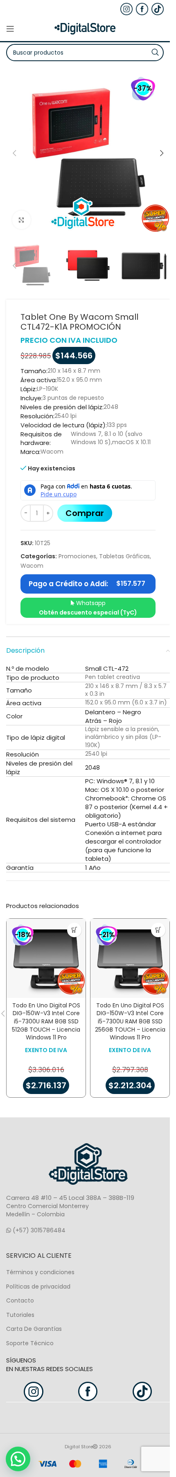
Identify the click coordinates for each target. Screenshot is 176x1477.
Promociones (77, 556)
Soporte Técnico (30, 1343)
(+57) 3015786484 (38, 1230)
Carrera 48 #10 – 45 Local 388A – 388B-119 (70, 1197)
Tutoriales (20, 1315)
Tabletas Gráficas (124, 556)
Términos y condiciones (40, 1272)
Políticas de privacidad (38, 1286)
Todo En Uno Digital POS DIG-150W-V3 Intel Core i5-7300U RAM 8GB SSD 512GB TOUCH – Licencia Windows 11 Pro (46, 1021)
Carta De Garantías (34, 1329)
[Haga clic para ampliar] (21, 220)
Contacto (20, 1300)
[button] (14, 153)
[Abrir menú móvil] (10, 29)
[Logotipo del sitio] (85, 28)
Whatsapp (88, 607)
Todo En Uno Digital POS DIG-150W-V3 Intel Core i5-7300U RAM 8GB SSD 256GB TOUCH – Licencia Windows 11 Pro (130, 1021)
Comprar (84, 513)
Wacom (31, 566)
